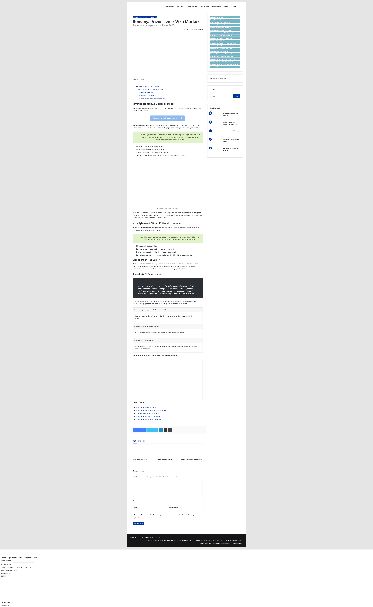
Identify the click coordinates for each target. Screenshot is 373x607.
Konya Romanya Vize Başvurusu (192, 459)
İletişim (226, 6)
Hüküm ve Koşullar (205, 543)
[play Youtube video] (168, 379)
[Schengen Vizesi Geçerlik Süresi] (215, 142)
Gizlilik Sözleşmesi (237, 543)
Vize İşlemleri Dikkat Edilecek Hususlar (150, 90)
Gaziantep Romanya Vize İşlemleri (147, 413)
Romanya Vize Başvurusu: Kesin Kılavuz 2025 (151, 410)
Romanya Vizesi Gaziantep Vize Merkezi (222, 59)
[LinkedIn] (161, 430)
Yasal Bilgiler (216, 543)
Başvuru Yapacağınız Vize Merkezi (11, 567)
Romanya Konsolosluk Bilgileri (219, 51)
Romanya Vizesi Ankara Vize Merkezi (221, 56)
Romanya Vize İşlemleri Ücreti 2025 (221, 48)
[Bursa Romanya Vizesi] (167, 452)
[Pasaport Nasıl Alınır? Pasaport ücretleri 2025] (215, 125)
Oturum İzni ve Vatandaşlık (231, 131)
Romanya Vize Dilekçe (217, 40)
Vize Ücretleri (205, 6)
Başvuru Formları (192, 6)
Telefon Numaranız (6, 564)
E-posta (136, 507)
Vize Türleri (179, 6)
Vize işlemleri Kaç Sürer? (147, 92)
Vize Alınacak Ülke (6, 570)
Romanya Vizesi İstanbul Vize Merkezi (222, 54)
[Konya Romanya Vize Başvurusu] (192, 452)
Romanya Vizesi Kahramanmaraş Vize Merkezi (224, 64)
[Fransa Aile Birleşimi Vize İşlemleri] (215, 151)
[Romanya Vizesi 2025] (143, 452)
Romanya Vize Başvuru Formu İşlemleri (149, 419)
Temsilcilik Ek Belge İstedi (148, 95)
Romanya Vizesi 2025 (140, 459)
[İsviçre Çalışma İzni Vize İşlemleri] (215, 116)
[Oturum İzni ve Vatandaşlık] (215, 133)
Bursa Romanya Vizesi (164, 459)
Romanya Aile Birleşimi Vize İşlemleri (221, 30)
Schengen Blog (216, 6)
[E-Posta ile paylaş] (165, 430)
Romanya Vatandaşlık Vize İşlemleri (148, 416)
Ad (134, 500)
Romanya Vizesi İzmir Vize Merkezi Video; (152, 98)
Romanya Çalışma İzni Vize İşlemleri (221, 33)
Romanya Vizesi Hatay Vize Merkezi (221, 67)
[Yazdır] (170, 430)
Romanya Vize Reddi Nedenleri (219, 46)
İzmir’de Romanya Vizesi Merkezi (148, 87)
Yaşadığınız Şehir (6, 573)
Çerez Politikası (226, 543)
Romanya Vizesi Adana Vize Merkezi (167, 118)
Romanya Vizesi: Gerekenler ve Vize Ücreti (145, 17)
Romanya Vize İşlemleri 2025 (146, 407)
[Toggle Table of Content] (134, 84)
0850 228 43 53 (9, 602)
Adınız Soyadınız (6, 560)
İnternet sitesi (173, 507)
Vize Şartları (169, 6)
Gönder (3, 576)
